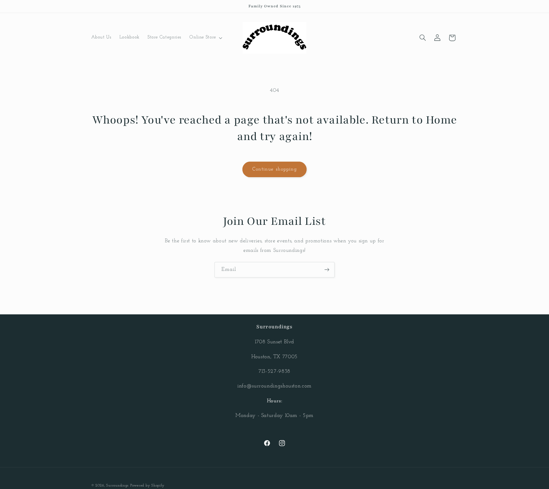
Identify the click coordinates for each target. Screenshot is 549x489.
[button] (205, 38)
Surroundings (117, 485)
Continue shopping (274, 169)
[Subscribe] (327, 270)
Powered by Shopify (147, 485)
